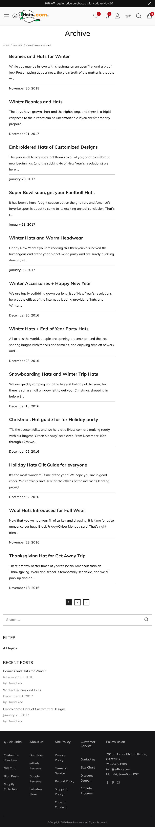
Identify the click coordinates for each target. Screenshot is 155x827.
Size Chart (88, 767)
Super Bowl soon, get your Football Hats (52, 192)
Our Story (36, 755)
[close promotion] (149, 3)
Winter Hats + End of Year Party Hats (49, 329)
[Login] (117, 16)
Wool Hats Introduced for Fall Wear (47, 510)
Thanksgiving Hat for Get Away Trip (47, 556)
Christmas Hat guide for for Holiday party (53, 419)
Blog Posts (11, 776)
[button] (146, 620)
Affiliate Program (87, 790)
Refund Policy (64, 781)
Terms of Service (61, 770)
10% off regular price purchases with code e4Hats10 (73, 3)
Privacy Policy (60, 757)
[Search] (138, 16)
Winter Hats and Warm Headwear (46, 238)
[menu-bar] (8, 16)
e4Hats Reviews (35, 765)
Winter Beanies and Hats (36, 102)
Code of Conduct (60, 804)
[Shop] (128, 16)
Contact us (88, 759)
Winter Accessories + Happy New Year (50, 283)
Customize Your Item (11, 757)
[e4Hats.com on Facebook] (107, 782)
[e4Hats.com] (51, 16)
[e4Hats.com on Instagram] (118, 782)
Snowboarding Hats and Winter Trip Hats (53, 374)
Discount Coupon (87, 778)
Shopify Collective (10, 786)
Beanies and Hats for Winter (39, 56)
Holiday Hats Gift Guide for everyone (48, 465)
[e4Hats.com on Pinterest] (113, 782)
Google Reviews (35, 778)
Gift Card (10, 768)
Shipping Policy (61, 791)
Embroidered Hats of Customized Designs (53, 147)
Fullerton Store (35, 791)
